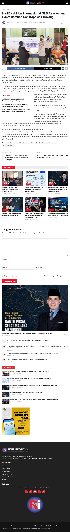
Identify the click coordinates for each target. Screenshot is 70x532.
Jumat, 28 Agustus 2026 (9, 193)
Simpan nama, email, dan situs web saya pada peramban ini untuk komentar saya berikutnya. (33, 276)
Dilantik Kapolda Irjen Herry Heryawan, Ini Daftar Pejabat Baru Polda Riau (27, 359)
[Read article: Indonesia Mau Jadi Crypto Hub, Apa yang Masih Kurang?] (12, 204)
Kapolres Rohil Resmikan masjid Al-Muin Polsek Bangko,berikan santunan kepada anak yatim (33, 353)
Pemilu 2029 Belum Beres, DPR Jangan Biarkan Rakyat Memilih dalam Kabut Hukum (34, 215)
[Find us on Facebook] (26, 491)
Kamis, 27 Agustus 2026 (32, 193)
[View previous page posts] (15, 117)
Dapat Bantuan (10, 142)
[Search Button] (67, 3)
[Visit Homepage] (35, 3)
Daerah (39, 22)
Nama (4, 259)
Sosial (43, 22)
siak (54, 142)
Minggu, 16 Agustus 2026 (9, 217)
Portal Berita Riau (7, 458)
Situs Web (39, 268)
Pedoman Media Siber (9, 477)
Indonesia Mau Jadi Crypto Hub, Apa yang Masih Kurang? (12, 214)
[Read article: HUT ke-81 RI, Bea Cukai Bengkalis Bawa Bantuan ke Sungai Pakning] (12, 178)
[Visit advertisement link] (35, 504)
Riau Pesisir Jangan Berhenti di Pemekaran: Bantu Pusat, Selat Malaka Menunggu (16, 111)
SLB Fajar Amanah (8, 145)
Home (3, 9)
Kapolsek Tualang (41, 142)
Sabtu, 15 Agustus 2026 (32, 219)
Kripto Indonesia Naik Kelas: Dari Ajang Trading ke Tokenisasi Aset (58, 214)
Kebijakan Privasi (7, 474)
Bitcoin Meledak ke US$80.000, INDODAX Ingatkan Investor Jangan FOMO (15, 105)
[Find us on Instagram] (39, 491)
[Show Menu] (3, 3)
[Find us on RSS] (43, 491)
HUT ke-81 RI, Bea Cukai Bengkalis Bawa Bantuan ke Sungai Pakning (15, 100)
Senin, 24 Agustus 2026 (55, 193)
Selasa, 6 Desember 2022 (24, 22)
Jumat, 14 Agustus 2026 (55, 217)
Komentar (5, 237)
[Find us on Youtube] (35, 491)
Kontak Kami (6, 471)
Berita (8, 9)
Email (4, 268)
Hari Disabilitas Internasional (25, 142)
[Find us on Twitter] (30, 491)
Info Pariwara (6, 468)
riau (50, 142)
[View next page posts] (18, 117)
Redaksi (11, 22)
